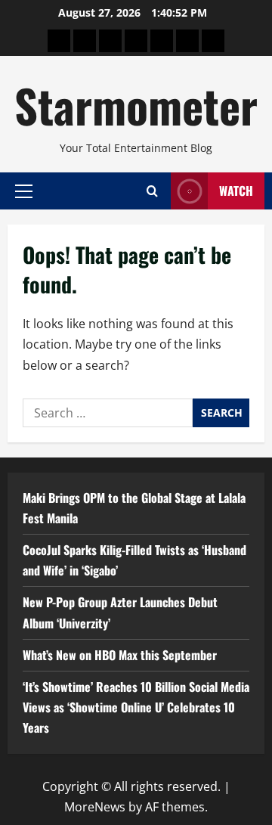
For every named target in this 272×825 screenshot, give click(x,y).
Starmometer (136, 104)
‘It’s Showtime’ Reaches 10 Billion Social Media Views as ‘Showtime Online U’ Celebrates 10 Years (136, 707)
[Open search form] (152, 191)
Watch (236, 190)
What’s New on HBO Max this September (120, 655)
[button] (24, 190)
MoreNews (94, 807)
